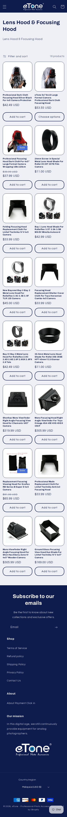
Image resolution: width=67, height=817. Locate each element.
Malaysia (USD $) (31, 787)
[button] (4, 7)
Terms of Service (17, 648)
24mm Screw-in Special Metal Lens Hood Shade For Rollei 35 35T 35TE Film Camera (49, 162)
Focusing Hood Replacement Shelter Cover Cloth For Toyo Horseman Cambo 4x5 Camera (49, 294)
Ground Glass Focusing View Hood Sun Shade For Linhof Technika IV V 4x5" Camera (48, 553)
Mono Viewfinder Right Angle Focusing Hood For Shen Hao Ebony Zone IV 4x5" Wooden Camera (16, 553)
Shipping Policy (16, 664)
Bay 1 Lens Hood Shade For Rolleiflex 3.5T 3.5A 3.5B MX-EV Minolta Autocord (49, 229)
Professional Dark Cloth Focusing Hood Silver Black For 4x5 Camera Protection (17, 97)
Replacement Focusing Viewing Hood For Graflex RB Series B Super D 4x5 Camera (16, 485)
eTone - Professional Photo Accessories (33, 806)
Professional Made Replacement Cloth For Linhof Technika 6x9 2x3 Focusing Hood (47, 485)
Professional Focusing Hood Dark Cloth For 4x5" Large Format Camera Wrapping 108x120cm (16, 162)
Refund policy (15, 656)
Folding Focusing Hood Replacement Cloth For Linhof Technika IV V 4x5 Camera (16, 231)
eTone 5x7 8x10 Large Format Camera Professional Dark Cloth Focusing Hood (47, 99)
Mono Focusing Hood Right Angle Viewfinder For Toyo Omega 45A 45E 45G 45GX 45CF (49, 422)
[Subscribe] (56, 627)
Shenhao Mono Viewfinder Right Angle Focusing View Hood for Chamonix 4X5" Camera (17, 422)
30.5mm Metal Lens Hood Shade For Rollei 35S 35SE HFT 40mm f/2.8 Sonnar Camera (49, 358)
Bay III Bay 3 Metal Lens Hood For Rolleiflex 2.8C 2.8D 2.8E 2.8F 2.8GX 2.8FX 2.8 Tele (17, 358)
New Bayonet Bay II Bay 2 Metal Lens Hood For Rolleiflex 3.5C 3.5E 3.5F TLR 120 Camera (16, 294)
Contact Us (14, 680)
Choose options (49, 116)
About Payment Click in (21, 703)
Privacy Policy (15, 672)
